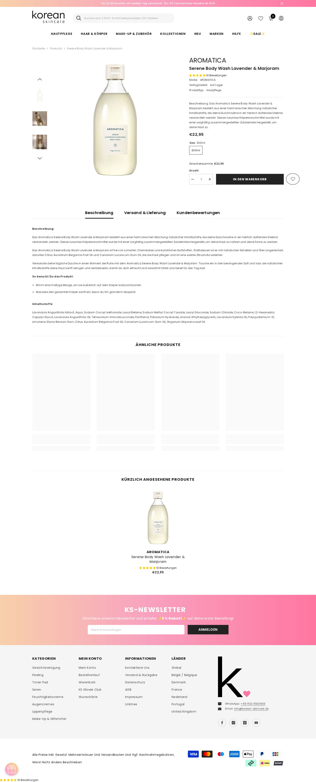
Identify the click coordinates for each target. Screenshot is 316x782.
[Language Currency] (281, 18)
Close (282, 3)
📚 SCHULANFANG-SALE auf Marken (158, 3)
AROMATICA (207, 60)
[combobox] (127, 18)
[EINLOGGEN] (249, 18)
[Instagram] (233, 723)
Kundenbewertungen (198, 212)
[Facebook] (222, 723)
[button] (40, 79)
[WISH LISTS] (260, 18)
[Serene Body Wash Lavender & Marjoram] (158, 517)
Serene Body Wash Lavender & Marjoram (158, 559)
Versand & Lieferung (145, 212)
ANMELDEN (208, 629)
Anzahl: (194, 170)
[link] (61, 441)
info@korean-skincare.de (251, 708)
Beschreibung (99, 212)
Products (56, 48)
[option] (158, 3)
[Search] (123, 18)
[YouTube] (256, 723)
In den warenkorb (250, 179)
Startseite (38, 48)
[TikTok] (245, 723)
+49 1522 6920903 (253, 703)
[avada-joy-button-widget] (11, 769)
